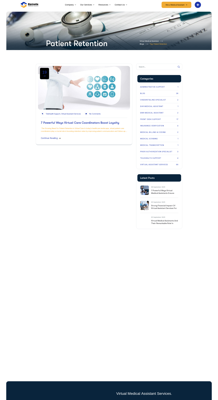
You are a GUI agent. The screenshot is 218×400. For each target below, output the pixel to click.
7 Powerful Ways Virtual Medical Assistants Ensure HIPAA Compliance (162, 193)
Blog (159, 93)
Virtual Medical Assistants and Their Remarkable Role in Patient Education (164, 223)
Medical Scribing (159, 139)
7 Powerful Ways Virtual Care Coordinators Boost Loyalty (80, 122)
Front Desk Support (159, 119)
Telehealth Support (53, 114)
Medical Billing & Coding (159, 132)
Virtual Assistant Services (71, 114)
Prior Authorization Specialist (159, 152)
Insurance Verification (159, 126)
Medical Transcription (159, 145)
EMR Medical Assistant (159, 113)
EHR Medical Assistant (159, 106)
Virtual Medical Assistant (149, 41)
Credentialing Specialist (159, 100)
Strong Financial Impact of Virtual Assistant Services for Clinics (164, 208)
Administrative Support (159, 87)
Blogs (142, 44)
